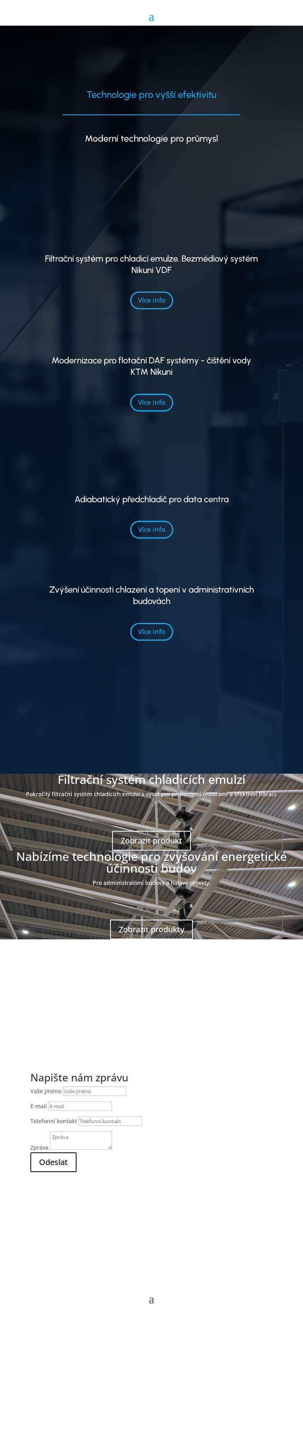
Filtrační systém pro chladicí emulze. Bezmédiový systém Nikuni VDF (151, 264)
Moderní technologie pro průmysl (151, 138)
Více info (151, 300)
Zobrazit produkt (151, 840)
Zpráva (39, 1147)
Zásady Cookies (151, 1371)
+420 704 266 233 (84, 1199)
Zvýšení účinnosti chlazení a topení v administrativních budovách (151, 595)
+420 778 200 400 (84, 1208)
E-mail (38, 1106)
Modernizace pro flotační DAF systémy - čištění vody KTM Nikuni (151, 366)
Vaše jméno (46, 1091)
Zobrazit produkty (151, 929)
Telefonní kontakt (53, 1121)
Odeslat (53, 1162)
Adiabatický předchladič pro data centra (152, 499)
